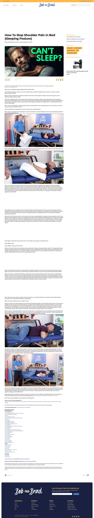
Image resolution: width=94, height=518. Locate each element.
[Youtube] (72, 516)
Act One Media (35, 515)
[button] (7, 5)
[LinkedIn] (76, 516)
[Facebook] (78, 516)
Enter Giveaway (6, 1)
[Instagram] (74, 516)
